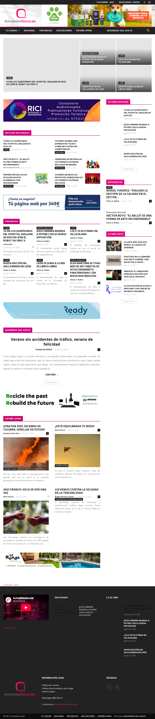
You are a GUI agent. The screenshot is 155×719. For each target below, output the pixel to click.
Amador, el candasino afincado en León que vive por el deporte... (136, 274)
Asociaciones (64, 30)
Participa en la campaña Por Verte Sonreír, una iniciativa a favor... (137, 259)
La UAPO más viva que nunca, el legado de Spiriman (135, 245)
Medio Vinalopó (90, 53)
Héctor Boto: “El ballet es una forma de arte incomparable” (16, 162)
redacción (10, 88)
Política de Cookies (50, 685)
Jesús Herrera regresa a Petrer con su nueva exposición (51, 234)
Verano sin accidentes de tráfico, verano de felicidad (52, 342)
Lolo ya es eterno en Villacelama (84, 232)
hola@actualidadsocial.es (66, 704)
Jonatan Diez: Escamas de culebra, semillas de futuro (24, 427)
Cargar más (51, 382)
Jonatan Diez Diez (11, 433)
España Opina (84, 30)
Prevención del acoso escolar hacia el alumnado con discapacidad (15, 178)
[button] (148, 30)
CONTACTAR (9, 628)
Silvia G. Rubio (43, 241)
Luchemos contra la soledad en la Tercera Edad (77, 491)
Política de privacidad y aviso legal (57, 688)
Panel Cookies (48, 691)
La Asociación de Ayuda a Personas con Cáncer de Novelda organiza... (137, 288)
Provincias (45, 30)
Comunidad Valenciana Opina (69, 499)
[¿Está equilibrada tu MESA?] (77, 450)
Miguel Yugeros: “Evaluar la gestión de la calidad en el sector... (127, 194)
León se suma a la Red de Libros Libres (51, 264)
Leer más (50, 374)
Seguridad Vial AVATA (119, 30)
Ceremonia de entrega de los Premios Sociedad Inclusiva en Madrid (68, 162)
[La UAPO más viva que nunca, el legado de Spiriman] (113, 246)
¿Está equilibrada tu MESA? (75, 426)
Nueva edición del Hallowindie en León (17, 264)
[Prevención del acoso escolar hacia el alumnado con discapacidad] (41, 178)
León (9, 78)
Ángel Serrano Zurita (64, 496)
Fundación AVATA (44, 349)
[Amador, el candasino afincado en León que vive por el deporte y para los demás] (113, 275)
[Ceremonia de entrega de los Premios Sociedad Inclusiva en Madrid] (92, 163)
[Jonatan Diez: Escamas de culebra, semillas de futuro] (26, 453)
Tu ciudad (11, 30)
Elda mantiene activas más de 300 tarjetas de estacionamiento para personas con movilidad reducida (85, 269)
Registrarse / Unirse (129, 2)
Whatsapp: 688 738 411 (52, 698)
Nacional (29, 30)
